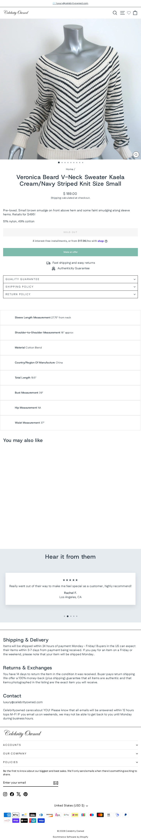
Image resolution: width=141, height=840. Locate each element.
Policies (10, 762)
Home (69, 169)
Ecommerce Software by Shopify (70, 837)
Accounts (12, 745)
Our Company (15, 754)
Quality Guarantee (23, 279)
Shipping (56, 198)
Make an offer (70, 253)
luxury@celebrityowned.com (23, 702)
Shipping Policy (20, 287)
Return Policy (18, 294)
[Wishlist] (129, 13)
